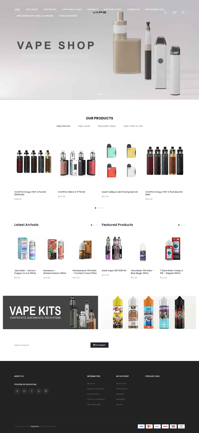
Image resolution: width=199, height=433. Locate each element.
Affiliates (120, 394)
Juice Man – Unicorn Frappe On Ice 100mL (25, 271)
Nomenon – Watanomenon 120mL (54, 271)
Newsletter (120, 399)
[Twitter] (17, 391)
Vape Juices (84, 126)
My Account (121, 383)
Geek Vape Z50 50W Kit (114, 270)
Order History (121, 388)
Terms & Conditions (96, 399)
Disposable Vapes (107, 126)
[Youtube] (39, 391)
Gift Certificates (94, 404)
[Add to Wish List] (49, 140)
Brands (119, 404)
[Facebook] (32, 391)
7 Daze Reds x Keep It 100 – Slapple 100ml (171, 271)
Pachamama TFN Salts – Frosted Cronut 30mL (85, 271)
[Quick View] (49, 153)
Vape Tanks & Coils (133, 126)
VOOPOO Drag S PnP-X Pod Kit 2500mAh (30, 193)
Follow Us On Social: (25, 384)
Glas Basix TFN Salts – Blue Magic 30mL (142, 271)
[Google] (24, 391)
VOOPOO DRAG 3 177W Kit (71, 192)
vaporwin (35, 426)
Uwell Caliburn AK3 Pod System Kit (120, 192)
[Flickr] (46, 391)
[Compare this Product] (49, 147)
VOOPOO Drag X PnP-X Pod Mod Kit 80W (164, 193)
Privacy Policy (93, 394)
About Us (91, 383)
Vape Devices (63, 126)
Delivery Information (96, 388)
